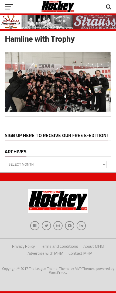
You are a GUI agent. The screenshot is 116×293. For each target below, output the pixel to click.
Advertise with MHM (45, 253)
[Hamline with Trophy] (58, 110)
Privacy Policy (23, 246)
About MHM (93, 246)
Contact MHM (81, 253)
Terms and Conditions (59, 246)
